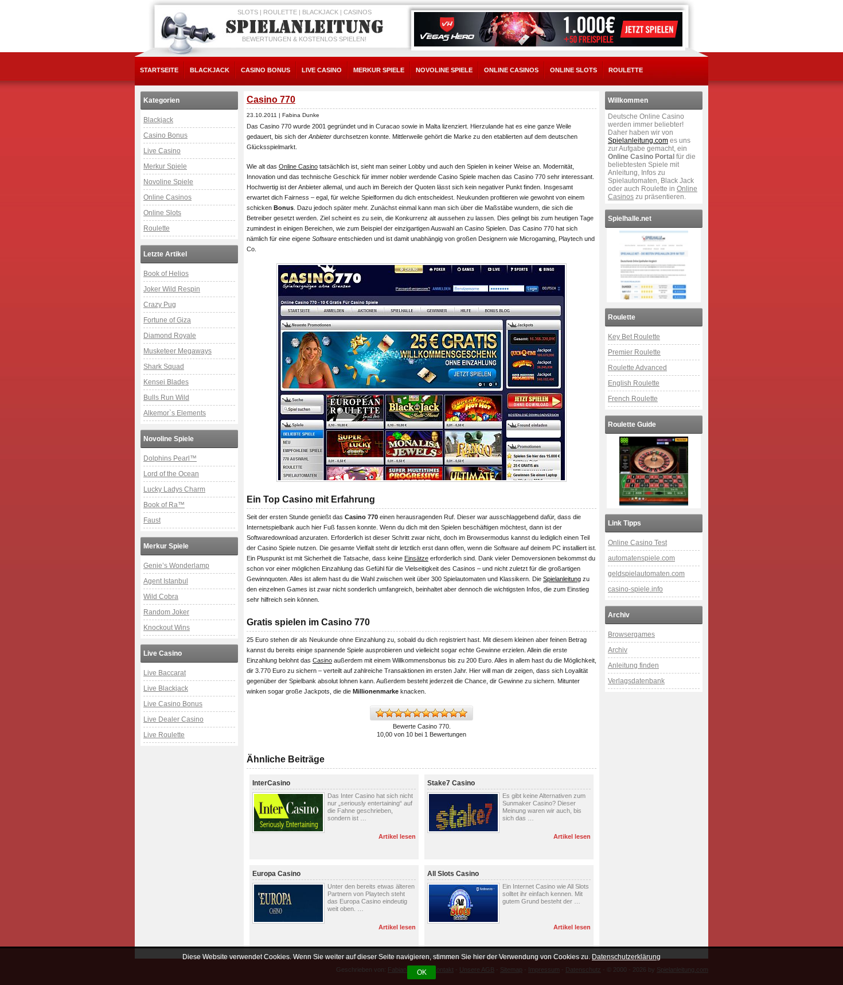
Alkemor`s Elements (174, 413)
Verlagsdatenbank (636, 681)
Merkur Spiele (378, 70)
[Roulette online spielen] (653, 471)
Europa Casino (276, 874)
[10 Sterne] (462, 713)
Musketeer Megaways (177, 351)
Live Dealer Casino (173, 719)
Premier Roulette (634, 352)
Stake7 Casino (451, 783)
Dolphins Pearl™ (170, 458)
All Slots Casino (453, 874)
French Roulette (633, 399)
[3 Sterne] (398, 713)
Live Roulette (164, 735)
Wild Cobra (160, 597)
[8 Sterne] (444, 713)
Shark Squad (163, 367)
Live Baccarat (164, 673)
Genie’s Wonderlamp (176, 566)
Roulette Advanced (637, 368)
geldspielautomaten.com (646, 574)
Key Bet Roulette (634, 337)
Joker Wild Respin (171, 289)
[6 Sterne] (426, 713)
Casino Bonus (265, 70)
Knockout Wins (166, 628)
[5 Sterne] (417, 713)
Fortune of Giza (167, 320)
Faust (152, 520)
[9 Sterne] (453, 713)
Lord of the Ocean (171, 474)
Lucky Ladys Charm (174, 489)
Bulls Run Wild (166, 398)
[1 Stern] (380, 713)
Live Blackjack (165, 688)
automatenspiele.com (641, 558)
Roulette (625, 70)
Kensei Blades (166, 382)
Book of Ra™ (164, 505)
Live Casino (322, 70)
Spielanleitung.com (638, 141)
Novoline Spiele (444, 70)
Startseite (159, 70)
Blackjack (209, 70)
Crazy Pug (159, 305)
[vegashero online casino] (548, 29)
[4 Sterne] (407, 713)
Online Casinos (511, 70)
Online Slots (573, 70)
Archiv (617, 650)
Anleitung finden (633, 665)
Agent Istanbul (165, 581)
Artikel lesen (397, 836)
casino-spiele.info (635, 589)
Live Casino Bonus (172, 704)
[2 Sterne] (389, 713)
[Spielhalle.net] (653, 265)
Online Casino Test (637, 543)
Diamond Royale (169, 336)
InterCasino (271, 783)
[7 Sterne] (435, 713)
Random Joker (166, 612)
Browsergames (631, 634)
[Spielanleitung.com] (307, 26)
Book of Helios (166, 274)
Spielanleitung (562, 578)
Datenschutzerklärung (626, 957)
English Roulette (633, 383)
